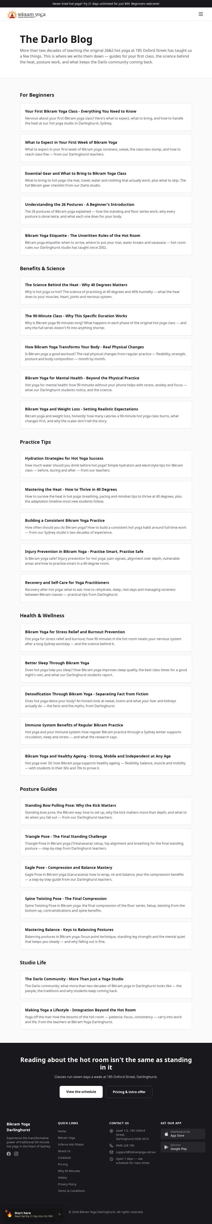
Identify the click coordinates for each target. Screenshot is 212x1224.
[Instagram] (16, 1154)
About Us (64, 1151)
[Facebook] (9, 1154)
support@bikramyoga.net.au (136, 1152)
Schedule (64, 1158)
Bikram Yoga (66, 1138)
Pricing (63, 1164)
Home (62, 1131)
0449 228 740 (125, 1145)
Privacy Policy (67, 1184)
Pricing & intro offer (129, 1092)
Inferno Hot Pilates (71, 1144)
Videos (62, 1177)
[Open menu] (200, 14)
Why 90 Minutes (69, 1171)
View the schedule (81, 1091)
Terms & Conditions (71, 1191)
